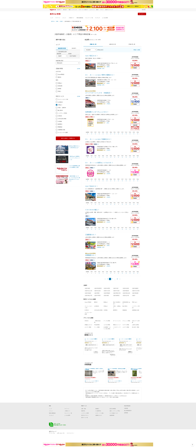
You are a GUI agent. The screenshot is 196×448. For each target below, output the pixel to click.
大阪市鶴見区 (126, 290)
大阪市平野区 (97, 295)
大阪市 (133, 295)
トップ (51, 17)
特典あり (60, 83)
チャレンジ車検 (126, 320)
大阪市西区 (97, 293)
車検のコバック (117, 324)
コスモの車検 (107, 324)
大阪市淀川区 (126, 295)
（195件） (108, 150)
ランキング (97, 17)
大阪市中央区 (116, 290)
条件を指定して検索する (68, 138)
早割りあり (134, 302)
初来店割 (60, 85)
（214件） (108, 222)
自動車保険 (112, 415)
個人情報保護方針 (128, 410)
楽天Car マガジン (85, 415)
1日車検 (60, 121)
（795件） (108, 103)
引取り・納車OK (62, 107)
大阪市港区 (106, 295)
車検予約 (83, 410)
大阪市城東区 (135, 288)
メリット (64, 17)
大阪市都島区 (116, 295)
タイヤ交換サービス (114, 413)
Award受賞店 (61, 74)
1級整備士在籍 (61, 129)
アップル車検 (107, 320)
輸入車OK (60, 110)
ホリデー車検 (88, 327)
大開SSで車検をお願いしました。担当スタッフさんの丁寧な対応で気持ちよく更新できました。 (108, 353)
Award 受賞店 (88, 302)
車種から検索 (137, 49)
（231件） (108, 173)
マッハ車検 (97, 327)
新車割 (59, 88)
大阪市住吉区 (97, 290)
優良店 (59, 77)
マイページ (57, 17)
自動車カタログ (98, 415)
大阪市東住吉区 (126, 293)
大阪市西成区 (107, 293)
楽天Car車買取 (113, 408)
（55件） (108, 83)
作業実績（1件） (101, 247)
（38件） (108, 66)
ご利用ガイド (71, 17)
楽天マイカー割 (84, 417)
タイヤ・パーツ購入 (99, 413)
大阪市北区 (115, 288)
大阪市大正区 (107, 290)
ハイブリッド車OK (62, 113)
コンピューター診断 (63, 132)
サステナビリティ (70, 433)
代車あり (60, 104)
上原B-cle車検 (135, 324)
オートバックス (117, 320)
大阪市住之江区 (88, 290)
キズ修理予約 (98, 410)
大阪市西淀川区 (117, 293)
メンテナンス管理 (85, 413)
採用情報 (126, 412)
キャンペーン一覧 (89, 17)
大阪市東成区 (135, 293)
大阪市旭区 (87, 288)
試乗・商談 (83, 408)
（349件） (108, 197)
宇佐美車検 (97, 324)
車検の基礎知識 (80, 17)
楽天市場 (143, 9)
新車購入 (97, 408)
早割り (59, 91)
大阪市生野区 (107, 288)
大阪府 (61, 21)
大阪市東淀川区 (88, 295)
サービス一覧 (52, 433)
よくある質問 (105, 17)
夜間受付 (60, 124)
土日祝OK (60, 102)
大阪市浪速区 (88, 293)
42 (117, 279)
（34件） (108, 245)
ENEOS (86, 320)
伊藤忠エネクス (88, 324)
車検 (57, 21)
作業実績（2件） (101, 68)
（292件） (108, 266)
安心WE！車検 (135, 327)
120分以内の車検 (62, 118)
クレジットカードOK (63, 99)
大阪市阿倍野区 (98, 288)
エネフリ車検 (126, 327)
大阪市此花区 (126, 288)
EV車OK (60, 116)
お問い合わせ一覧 (60, 433)
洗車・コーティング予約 (115, 410)
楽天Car (53, 21)
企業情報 (126, 408)
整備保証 (60, 127)
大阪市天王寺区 (135, 290)
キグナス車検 (126, 324)
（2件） (108, 122)
